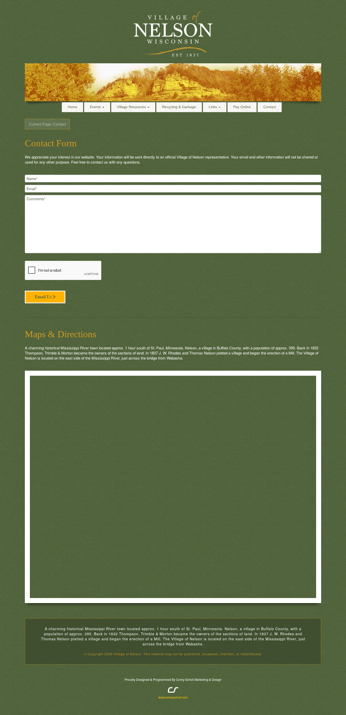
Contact (269, 107)
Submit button (45, 297)
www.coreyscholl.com (173, 697)
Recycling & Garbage (179, 107)
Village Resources (132, 107)
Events (96, 107)
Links (213, 107)
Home (72, 107)
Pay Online (242, 107)
